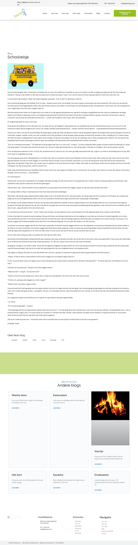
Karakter (58, 474)
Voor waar (76, 13)
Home (44, 13)
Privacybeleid (60, 543)
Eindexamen (102, 474)
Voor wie (54, 13)
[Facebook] (124, 543)
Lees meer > (16, 408)
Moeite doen (19, 395)
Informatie (88, 13)
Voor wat (65, 13)
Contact (107, 13)
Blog (98, 13)
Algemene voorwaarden (47, 543)
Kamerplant (60, 395)
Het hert (17, 474)
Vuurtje (99, 451)
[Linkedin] (128, 543)
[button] (125, 13)
